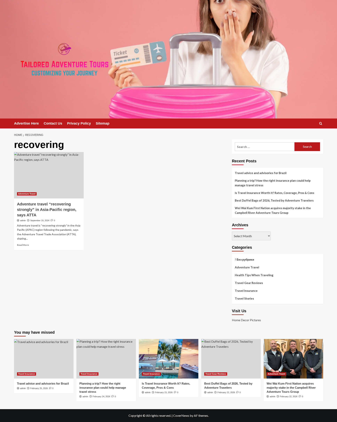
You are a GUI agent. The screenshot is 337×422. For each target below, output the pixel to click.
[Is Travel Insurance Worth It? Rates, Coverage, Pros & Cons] (168, 359)
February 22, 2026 (226, 392)
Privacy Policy (79, 123)
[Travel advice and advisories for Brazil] (44, 359)
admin (23, 220)
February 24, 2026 (101, 396)
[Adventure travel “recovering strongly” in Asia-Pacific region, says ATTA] (49, 175)
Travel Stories (244, 298)
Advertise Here (26, 123)
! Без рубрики (244, 259)
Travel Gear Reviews (249, 283)
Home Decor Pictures (246, 320)
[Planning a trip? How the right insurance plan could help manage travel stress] (106, 359)
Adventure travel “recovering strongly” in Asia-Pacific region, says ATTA (46, 209)
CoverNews (181, 415)
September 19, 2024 (39, 220)
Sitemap (102, 123)
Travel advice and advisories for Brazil (260, 173)
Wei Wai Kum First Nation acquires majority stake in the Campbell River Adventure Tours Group (273, 210)
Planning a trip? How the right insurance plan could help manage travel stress (273, 183)
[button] (320, 123)
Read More (23, 244)
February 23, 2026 (164, 392)
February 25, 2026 (39, 388)
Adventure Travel (26, 194)
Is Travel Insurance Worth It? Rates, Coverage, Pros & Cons (274, 193)
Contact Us (53, 123)
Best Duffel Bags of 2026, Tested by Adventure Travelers (274, 200)
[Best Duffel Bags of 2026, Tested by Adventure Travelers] (231, 359)
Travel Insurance (246, 290)
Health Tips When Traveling (254, 275)
